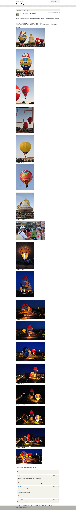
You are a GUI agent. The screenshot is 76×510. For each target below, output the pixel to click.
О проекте (18, 505)
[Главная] (22, 2)
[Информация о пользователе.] (17, 471)
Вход (51, 1)
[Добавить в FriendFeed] (59, 12)
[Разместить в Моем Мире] (55, 12)
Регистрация (54, 1)
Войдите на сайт (19, 467)
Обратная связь (44, 505)
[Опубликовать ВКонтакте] (48, 12)
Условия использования (25, 505)
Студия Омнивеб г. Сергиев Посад (25, 507)
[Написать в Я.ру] (56, 12)
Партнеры (31, 505)
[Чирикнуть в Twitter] (53, 12)
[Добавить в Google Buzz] (57, 12)
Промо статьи (50, 505)
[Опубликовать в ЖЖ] (51, 12)
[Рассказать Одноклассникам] (49, 12)
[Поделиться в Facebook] (52, 12)
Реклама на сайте (37, 505)
